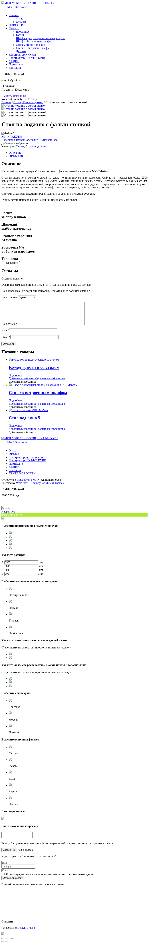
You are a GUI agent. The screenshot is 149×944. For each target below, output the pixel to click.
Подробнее (15, 375)
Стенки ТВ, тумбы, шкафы (32, 48)
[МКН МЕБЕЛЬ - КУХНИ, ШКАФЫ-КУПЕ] (29, 3)
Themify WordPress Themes (47, 482)
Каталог (14, 28)
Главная (14, 15)
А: (2, 562)
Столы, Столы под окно (28, 102)
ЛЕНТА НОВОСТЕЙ (22, 473)
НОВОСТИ (16, 25)
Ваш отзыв (9, 323)
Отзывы (21, 21)
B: (2, 566)
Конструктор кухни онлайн (26, 457)
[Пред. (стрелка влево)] (2, 941)
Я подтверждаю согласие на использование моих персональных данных (51, 874)
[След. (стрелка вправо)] (6, 941)
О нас (19, 18)
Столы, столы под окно (30, 44)
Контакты (15, 67)
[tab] (78, 152)
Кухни (20, 34)
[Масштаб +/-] (13, 938)
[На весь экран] (10, 938)
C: (2, 569)
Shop (34, 99)
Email (5, 337)
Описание (15, 152)
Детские (21, 51)
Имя (5, 330)
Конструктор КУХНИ (22, 54)
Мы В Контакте (17, 7)
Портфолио (16, 64)
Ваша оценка (9, 297)
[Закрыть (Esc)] (2, 938)
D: (2, 573)
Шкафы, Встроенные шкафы (34, 41)
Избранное (22, 31)
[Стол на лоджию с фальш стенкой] (23, 105)
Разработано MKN (28, 479)
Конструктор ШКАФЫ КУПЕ (27, 57)
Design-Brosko (26, 927)
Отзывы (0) (16, 155)
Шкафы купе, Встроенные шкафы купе (40, 38)
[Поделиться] (6, 938)
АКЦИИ (14, 61)
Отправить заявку (13, 878)
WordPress (22, 482)
